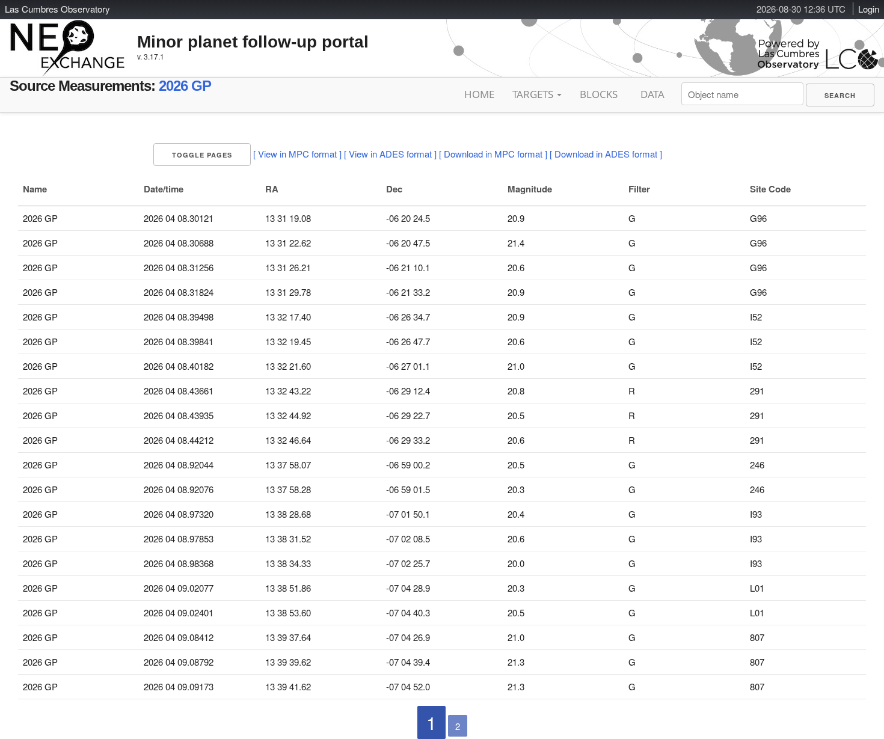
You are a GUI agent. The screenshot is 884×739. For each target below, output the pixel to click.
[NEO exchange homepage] (67, 38)
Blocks (599, 94)
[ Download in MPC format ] (493, 153)
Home (479, 94)
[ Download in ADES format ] (606, 153)
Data (652, 94)
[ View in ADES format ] (390, 153)
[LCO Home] (818, 66)
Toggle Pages (202, 154)
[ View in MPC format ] (297, 153)
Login (868, 8)
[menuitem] (840, 95)
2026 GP (185, 86)
